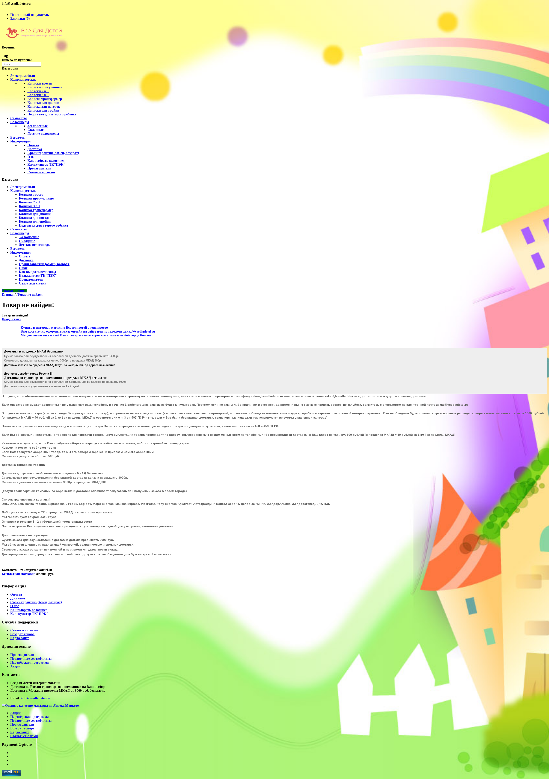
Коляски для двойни (43, 102)
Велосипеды (19, 122)
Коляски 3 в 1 (38, 95)
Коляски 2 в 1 (38, 91)
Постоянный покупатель (29, 15)
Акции (15, 666)
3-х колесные (37, 126)
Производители (39, 168)
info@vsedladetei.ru (35, 698)
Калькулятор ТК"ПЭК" (46, 164)
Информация (20, 141)
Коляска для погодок (43, 106)
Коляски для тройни (43, 110)
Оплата (33, 145)
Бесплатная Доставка (18, 574)
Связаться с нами (41, 172)
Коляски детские (23, 79)
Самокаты (18, 118)
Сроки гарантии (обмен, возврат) (53, 153)
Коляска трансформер (44, 99)
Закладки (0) (20, 18)
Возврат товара (22, 634)
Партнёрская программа (29, 662)
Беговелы (18, 137)
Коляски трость (39, 83)
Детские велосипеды (43, 133)
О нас (31, 157)
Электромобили (22, 75)
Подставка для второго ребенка (52, 114)
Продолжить (11, 319)
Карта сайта (19, 638)
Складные (35, 130)
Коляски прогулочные (44, 87)
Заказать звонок (14, 290)
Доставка (34, 149)
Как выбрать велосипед (46, 160)
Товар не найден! (30, 294)
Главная (8, 294)
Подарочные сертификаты (31, 658)
